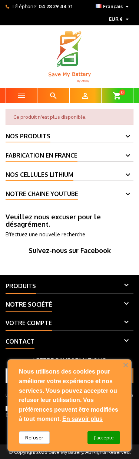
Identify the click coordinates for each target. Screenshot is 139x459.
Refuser (34, 438)
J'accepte (104, 438)
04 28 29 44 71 (55, 6)
